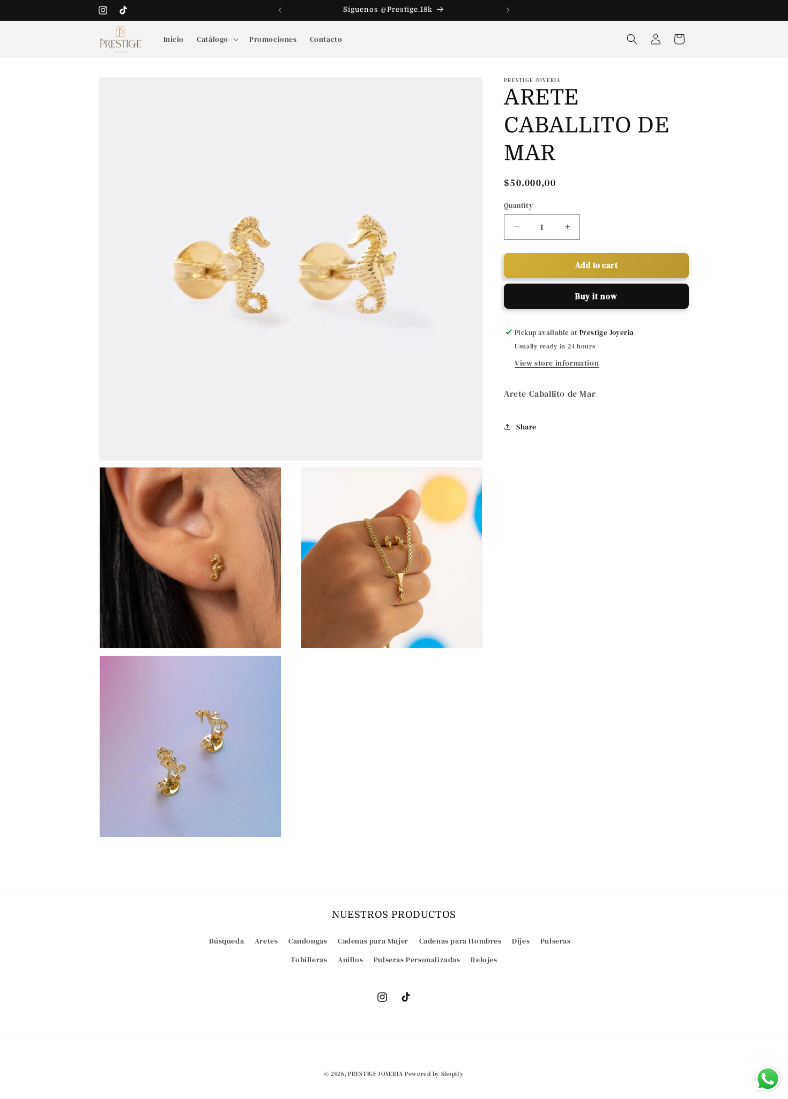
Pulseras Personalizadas (417, 959)
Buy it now (596, 295)
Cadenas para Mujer (373, 940)
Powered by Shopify (434, 1074)
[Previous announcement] (280, 10)
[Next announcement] (508, 10)
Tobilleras (309, 959)
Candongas (307, 940)
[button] (216, 39)
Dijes (521, 940)
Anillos (350, 959)
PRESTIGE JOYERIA (375, 1074)
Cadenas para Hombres (460, 940)
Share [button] (526, 426)
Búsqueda (226, 940)
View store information (557, 363)
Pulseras (555, 940)
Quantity (518, 205)
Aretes (266, 940)
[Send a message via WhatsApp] (768, 1079)
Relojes (484, 959)
